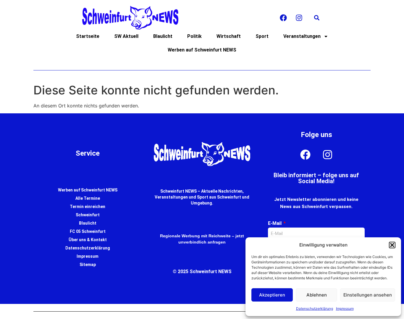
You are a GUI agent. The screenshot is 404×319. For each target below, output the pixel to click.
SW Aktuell (126, 36)
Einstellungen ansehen (367, 295)
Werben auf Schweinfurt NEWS (202, 50)
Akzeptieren (272, 295)
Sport (262, 36)
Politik (194, 36)
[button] (392, 245)
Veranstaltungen (302, 36)
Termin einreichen (87, 206)
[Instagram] (299, 18)
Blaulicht (162, 36)
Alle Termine (87, 198)
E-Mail (275, 223)
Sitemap (88, 264)
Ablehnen (316, 295)
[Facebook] (283, 18)
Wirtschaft (228, 36)
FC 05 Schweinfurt (88, 231)
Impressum (345, 308)
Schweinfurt (88, 214)
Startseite (87, 36)
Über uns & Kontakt (88, 239)
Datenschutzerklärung (314, 308)
